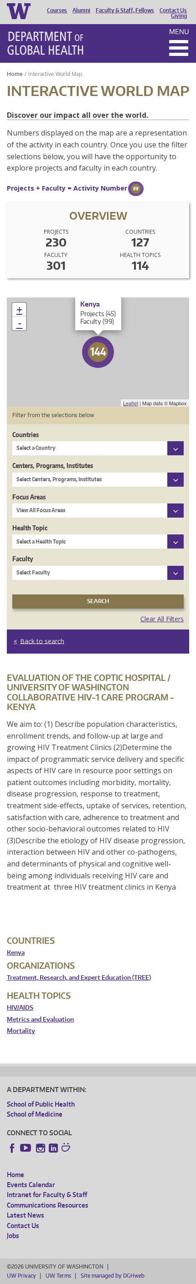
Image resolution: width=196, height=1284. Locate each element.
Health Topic (29, 528)
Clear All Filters (162, 618)
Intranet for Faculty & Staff (47, 1194)
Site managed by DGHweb (112, 1275)
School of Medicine (34, 1114)
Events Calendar (31, 1184)
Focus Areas (29, 497)
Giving (179, 16)
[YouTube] (26, 1148)
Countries (25, 434)
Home (15, 74)
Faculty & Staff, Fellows (125, 10)
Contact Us (173, 10)
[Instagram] (40, 1148)
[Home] (45, 43)
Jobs (13, 1235)
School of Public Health (41, 1104)
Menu (179, 31)
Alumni (81, 10)
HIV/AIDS (20, 1007)
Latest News (25, 1215)
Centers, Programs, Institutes (52, 465)
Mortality (21, 1030)
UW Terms (58, 1275)
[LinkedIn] (53, 1148)
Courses (57, 10)
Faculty (22, 559)
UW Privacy (21, 1275)
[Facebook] (12, 1148)
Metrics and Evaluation (40, 1019)
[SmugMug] (67, 1148)
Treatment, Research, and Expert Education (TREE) (79, 977)
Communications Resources (47, 1205)
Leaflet (130, 403)
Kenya (16, 952)
